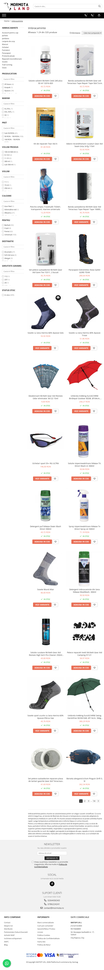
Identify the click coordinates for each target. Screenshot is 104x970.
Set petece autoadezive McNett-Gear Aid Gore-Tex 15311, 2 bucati (45, 271)
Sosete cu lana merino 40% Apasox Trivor (84, 334)
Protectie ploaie (8, 56)
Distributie (8, 929)
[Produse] (4, 16)
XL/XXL (7, 108)
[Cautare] (99, 6)
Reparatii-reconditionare (12, 59)
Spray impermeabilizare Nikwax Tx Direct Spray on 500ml (84, 527)
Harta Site (41, 941)
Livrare (40, 932)
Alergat (7, 258)
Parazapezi (6, 53)
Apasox (7, 90)
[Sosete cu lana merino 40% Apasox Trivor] (84, 312)
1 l (5, 182)
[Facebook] (52, 883)
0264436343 (53, 900)
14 (94, 801)
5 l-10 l (6, 155)
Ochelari (5, 47)
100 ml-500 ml (10, 152)
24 (5, 282)
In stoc (7, 295)
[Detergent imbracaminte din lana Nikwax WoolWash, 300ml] (84, 569)
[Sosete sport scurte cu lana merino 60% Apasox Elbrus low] (45, 695)
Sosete (4, 61)
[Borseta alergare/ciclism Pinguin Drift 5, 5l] (84, 758)
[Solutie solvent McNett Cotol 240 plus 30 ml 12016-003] (45, 60)
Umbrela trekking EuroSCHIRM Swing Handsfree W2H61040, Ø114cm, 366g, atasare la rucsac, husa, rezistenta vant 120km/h (84, 716)
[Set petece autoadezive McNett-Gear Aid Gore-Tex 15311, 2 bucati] (45, 249)
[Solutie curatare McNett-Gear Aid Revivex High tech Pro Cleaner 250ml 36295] (45, 632)
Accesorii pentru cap (10, 32)
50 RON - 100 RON (11, 136)
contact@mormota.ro (53, 908)
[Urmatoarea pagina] (98, 801)
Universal (8, 234)
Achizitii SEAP (9, 935)
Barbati (7, 225)
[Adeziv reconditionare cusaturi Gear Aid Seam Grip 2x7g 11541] (84, 123)
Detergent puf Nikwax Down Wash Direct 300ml (45, 527)
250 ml (7, 188)
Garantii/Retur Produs (46, 929)
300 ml (7, 161)
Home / (7, 21)
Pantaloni (6, 50)
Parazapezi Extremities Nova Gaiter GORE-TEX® (84, 271)
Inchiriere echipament (13, 938)
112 (5, 276)
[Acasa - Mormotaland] (15, 6)
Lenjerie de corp (8, 41)
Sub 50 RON (9, 133)
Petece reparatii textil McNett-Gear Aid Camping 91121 (84, 653)
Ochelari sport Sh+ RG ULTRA (45, 463)
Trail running (7, 64)
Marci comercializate (45, 922)
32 (5, 115)
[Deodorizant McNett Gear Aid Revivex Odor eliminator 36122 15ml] (45, 375)
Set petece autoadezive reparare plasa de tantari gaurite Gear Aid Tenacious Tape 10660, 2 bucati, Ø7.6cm (45, 779)
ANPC (6, 941)
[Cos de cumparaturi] (99, 15)
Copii (6, 228)
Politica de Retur (44, 945)
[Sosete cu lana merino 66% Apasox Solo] (45, 312)
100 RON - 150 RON (12, 139)
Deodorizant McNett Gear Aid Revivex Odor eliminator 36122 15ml (46, 397)
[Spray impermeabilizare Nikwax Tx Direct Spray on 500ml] (84, 506)
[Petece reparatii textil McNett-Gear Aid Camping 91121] (84, 631)
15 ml (6, 185)
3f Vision (7, 84)
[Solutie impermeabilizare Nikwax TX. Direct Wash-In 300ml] (84, 440)
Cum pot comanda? (45, 926)
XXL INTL (8, 112)
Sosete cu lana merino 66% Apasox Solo (46, 333)
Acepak (7, 87)
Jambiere (5, 38)
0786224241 (53, 904)
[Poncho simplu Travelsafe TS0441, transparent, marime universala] (45, 186)
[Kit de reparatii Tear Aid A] (45, 123)
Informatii (43, 917)
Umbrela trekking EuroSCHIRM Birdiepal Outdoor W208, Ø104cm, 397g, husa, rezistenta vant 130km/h (84, 397)
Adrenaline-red (10, 209)
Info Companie (12, 917)
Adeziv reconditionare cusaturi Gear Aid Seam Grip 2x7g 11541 (84, 145)
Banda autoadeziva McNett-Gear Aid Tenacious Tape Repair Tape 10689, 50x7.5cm (84, 208)
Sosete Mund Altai (45, 589)
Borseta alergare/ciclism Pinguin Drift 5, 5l (84, 779)
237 (5, 279)
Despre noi (8, 926)
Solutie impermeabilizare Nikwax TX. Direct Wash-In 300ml (84, 464)
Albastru (7, 213)
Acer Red (8, 206)
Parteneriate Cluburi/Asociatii (16, 932)
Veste (4, 67)
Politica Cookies (43, 935)
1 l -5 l (6, 158)
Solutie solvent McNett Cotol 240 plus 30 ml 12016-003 (45, 82)
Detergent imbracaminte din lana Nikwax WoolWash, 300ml (84, 590)
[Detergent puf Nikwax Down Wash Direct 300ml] (45, 506)
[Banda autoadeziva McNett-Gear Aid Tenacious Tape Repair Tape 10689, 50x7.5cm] (84, 186)
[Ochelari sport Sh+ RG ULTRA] (45, 440)
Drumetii (8, 252)
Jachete (5, 35)
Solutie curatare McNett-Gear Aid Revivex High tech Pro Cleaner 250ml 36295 (45, 653)
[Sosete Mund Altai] (45, 569)
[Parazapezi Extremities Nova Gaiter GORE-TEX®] (84, 249)
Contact (7, 922)
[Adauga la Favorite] (55, 96)
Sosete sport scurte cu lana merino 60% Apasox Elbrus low (45, 716)
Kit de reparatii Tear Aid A (45, 143)
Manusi (5, 44)
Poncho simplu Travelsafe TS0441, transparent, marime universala (45, 208)
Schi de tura (9, 255)
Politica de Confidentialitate (48, 938)
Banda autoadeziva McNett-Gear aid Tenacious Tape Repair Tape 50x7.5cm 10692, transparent (84, 82)
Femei (6, 231)
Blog (6, 945)
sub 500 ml (8, 164)
